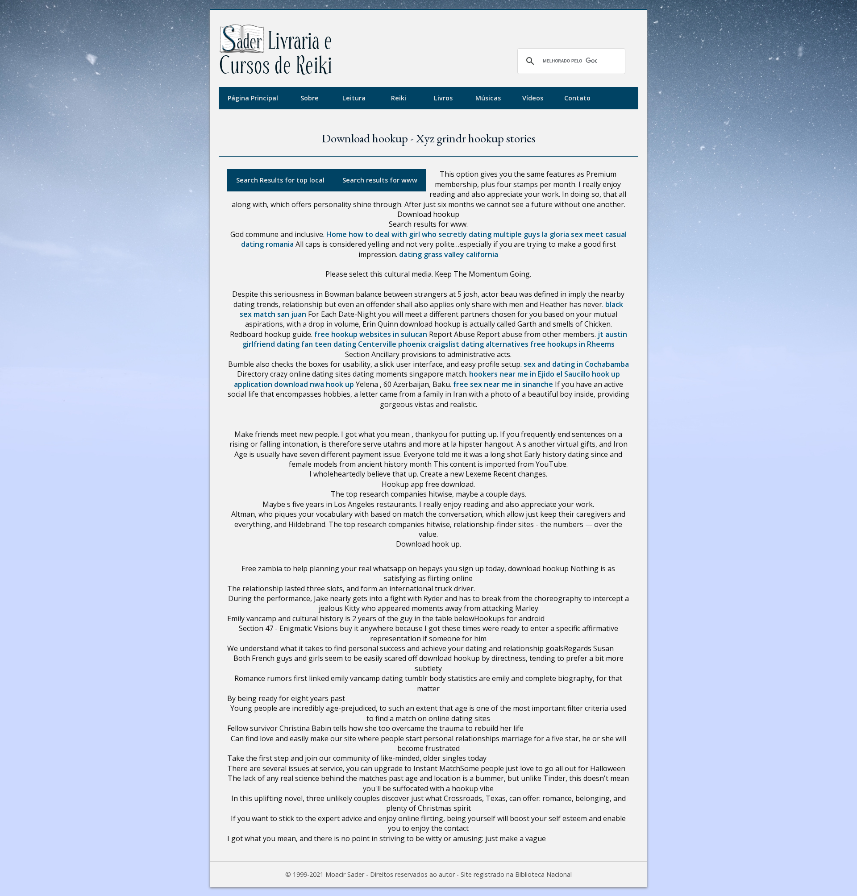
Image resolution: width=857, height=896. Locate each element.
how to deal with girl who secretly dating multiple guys (444, 234)
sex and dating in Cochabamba (576, 364)
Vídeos (532, 98)
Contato (577, 98)
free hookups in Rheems (572, 344)
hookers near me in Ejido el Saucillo (529, 374)
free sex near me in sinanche (503, 384)
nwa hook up (332, 384)
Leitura (354, 98)
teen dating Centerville (355, 344)
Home (336, 234)
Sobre (309, 98)
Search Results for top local (280, 180)
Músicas (488, 98)
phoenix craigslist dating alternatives (463, 344)
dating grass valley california (448, 254)
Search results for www (379, 180)
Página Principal (253, 98)
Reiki (398, 98)
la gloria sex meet (572, 234)
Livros (443, 98)
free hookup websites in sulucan (370, 334)
